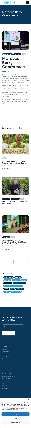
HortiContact (15, 198)
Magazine (6, 286)
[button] (28, 400)
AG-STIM (5, 383)
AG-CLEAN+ (5, 386)
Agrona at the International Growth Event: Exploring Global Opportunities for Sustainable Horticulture (14, 243)
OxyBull (6, 288)
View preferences (15, 422)
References (5, 351)
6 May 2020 (6, 206)
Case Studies (7, 280)
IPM (14, 283)
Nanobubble (14, 286)
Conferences (17, 54)
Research (6, 291)
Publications (20, 288)
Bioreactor (18, 277)
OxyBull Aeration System (9, 376)
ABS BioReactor (6, 381)
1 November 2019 (7, 168)
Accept (15, 414)
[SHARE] (28, 113)
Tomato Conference (16, 291)
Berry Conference (9, 18)
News (24, 54)
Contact (4, 359)
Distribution (5, 356)
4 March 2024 (6, 71)
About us (4, 349)
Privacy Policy (15, 425)
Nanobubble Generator (9, 373)
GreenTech (23, 280)
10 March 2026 (6, 249)
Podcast (13, 288)
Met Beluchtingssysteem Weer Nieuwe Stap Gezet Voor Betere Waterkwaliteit (14, 163)
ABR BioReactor (6, 378)
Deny (15, 418)
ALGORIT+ (5, 388)
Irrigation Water (21, 283)
